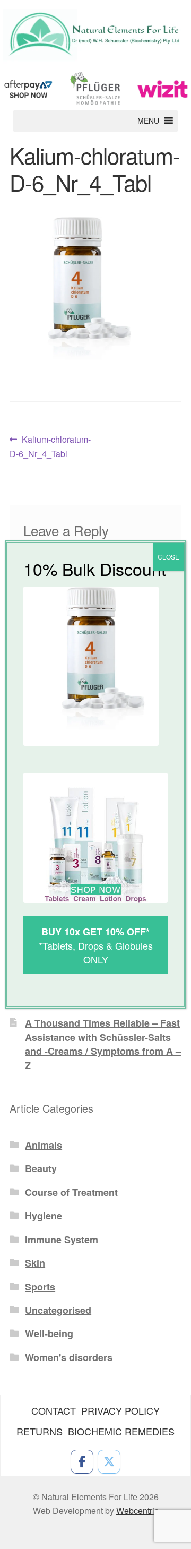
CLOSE (168, 556)
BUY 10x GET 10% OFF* (95, 932)
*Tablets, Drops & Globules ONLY (96, 952)
